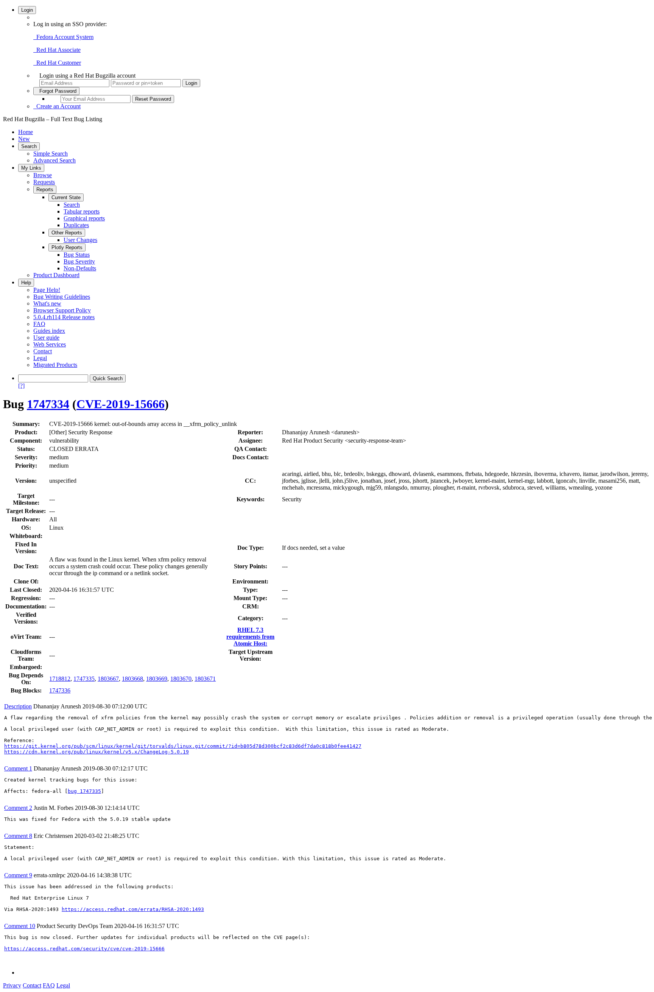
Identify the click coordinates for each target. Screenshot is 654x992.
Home (25, 132)
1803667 (108, 678)
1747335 (84, 678)
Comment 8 (18, 836)
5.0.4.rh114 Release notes (64, 317)
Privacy (12, 985)
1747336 (59, 690)
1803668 (132, 678)
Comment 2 (18, 808)
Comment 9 (18, 875)
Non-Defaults (80, 268)
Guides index (49, 331)
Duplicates (76, 225)
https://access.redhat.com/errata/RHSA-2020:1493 (133, 909)
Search (29, 146)
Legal (40, 358)
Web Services (49, 344)
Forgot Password (56, 91)
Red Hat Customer (57, 62)
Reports (44, 189)
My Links (31, 168)
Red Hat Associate (57, 50)
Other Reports (66, 233)
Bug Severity (79, 261)
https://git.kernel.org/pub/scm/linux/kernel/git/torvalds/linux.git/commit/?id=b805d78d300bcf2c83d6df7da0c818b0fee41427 (182, 746)
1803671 (205, 678)
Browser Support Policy (62, 310)
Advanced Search (54, 160)
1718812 (59, 678)
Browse (42, 175)
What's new (47, 303)
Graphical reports (84, 218)
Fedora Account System (63, 37)
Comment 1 (18, 768)
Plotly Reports (67, 247)
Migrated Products (55, 365)
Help (26, 282)
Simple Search (50, 153)
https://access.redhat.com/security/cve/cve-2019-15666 (84, 948)
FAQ (39, 324)
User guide (46, 337)
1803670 (181, 678)
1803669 (156, 678)
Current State (66, 197)
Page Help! (46, 290)
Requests (44, 182)
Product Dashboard (56, 275)
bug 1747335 (84, 791)
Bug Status (77, 254)
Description (18, 706)
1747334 (48, 404)
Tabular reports (82, 211)
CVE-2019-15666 (120, 404)
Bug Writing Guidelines (61, 296)
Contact (42, 351)
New (24, 139)
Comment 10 (19, 926)
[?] (21, 385)
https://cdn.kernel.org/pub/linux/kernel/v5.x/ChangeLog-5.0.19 (96, 752)
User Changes (80, 240)
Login (27, 10)
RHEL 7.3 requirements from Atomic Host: (250, 637)
